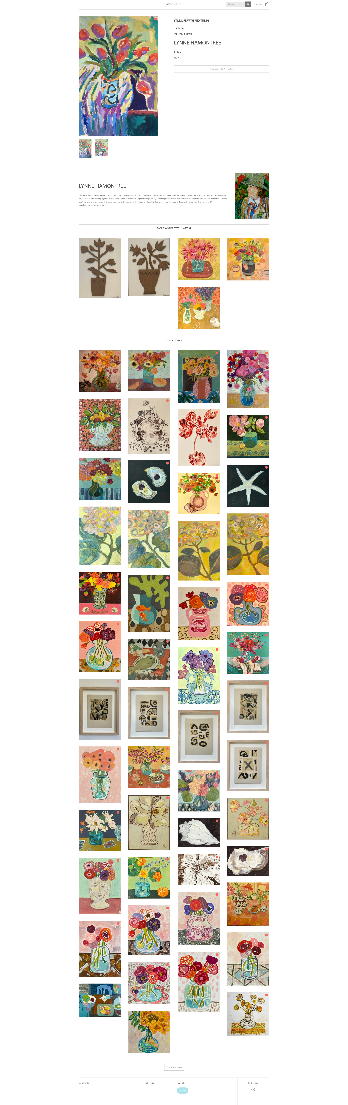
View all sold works (174, 1054)
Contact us (228, 69)
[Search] (248, 4)
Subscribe (258, 4)
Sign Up (182, 1077)
